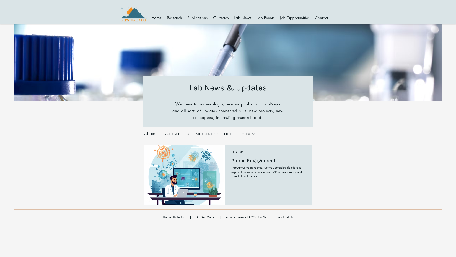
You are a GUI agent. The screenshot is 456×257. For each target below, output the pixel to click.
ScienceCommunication (215, 134)
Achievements (177, 134)
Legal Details (285, 217)
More (246, 134)
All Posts (151, 134)
